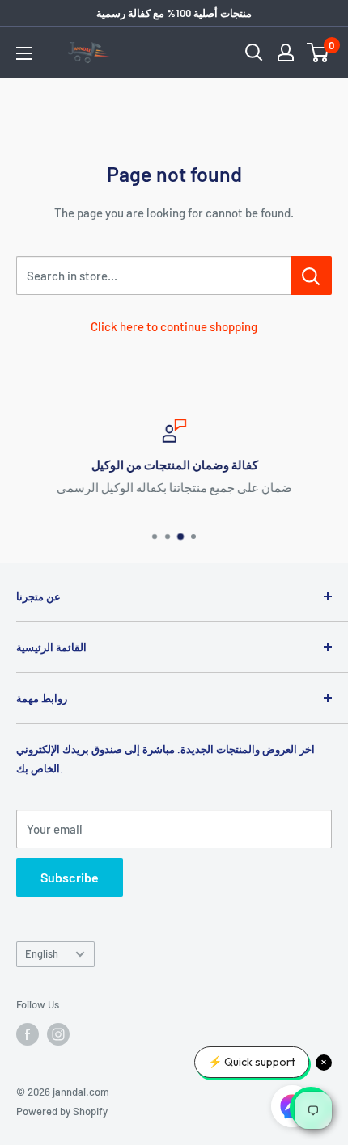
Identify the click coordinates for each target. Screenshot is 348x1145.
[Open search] (254, 52)
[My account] (286, 52)
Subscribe (69, 877)
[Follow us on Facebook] (27, 1034)
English (41, 953)
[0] (318, 52)
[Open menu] (24, 53)
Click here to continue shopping (174, 326)
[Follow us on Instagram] (58, 1034)
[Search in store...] (311, 275)
